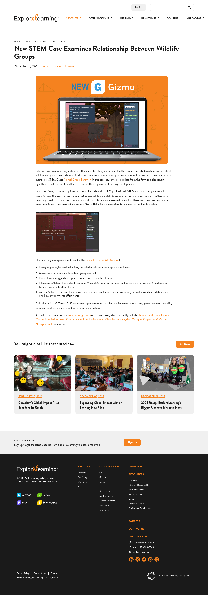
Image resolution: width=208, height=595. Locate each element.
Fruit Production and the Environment (82, 319)
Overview (82, 472)
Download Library (136, 503)
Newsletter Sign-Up (140, 552)
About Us (84, 466)
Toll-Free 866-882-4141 (142, 542)
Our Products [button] (99, 18)
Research (126, 18)
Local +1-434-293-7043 (142, 547)
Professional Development (140, 508)
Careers (173, 18)
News (80, 486)
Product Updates (51, 66)
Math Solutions (106, 496)
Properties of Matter (155, 319)
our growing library (80, 315)
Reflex (102, 482)
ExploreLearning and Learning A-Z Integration (37, 577)
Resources (136, 474)
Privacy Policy (23, 573)
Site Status (104, 505)
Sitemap (54, 573)
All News (185, 344)
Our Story (82, 477)
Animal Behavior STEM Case (102, 259)
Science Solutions (107, 500)
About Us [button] (72, 18)
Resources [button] (149, 18)
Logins (138, 7)
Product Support (136, 489)
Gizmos (69, 66)
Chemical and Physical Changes (123, 319)
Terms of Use (40, 573)
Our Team (82, 482)
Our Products (109, 466)
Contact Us (136, 529)
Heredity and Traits (149, 315)
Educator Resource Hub (139, 485)
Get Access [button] (194, 18)
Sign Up (132, 442)
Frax (101, 486)
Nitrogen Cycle (44, 324)
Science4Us (104, 491)
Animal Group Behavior (77, 179)
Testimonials (104, 510)
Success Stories (135, 494)
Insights (132, 499)
